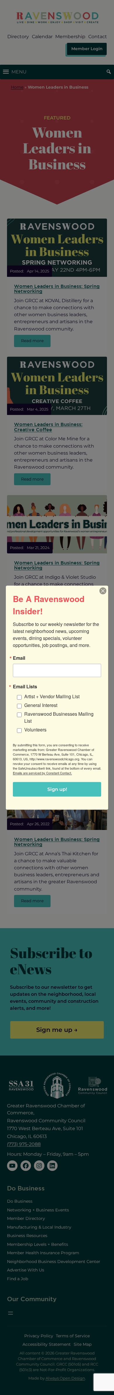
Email (19, 657)
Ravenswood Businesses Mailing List (59, 717)
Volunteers (35, 729)
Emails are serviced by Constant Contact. (42, 772)
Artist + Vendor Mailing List (52, 696)
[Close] (102, 590)
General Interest (40, 704)
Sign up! (57, 789)
